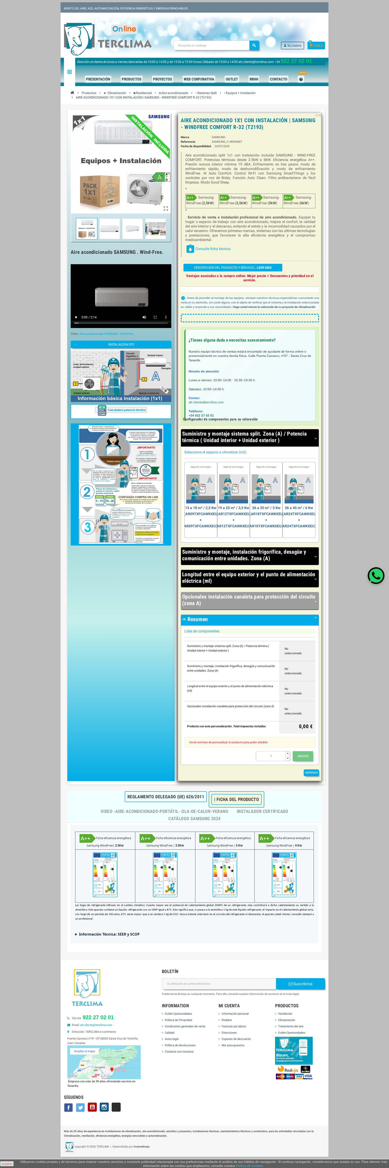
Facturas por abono (234, 1026)
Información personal (235, 1013)
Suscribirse (302, 984)
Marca (185, 137)
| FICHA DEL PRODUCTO (236, 799)
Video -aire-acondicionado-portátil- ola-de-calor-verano (164, 811)
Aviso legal (172, 1039)
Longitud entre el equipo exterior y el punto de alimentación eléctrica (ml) (250, 577)
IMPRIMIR (311, 772)
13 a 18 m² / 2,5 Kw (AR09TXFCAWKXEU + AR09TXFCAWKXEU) (200, 508)
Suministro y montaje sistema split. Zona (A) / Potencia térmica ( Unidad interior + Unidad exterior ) (250, 436)
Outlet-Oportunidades (178, 1013)
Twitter (80, 1108)
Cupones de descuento (236, 1039)
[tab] (250, 438)
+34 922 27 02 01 (201, 415)
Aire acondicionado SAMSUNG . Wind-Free (106, 333)
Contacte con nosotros (179, 1051)
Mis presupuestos (233, 1045)
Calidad (169, 1032)
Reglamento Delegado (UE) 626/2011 (165, 796)
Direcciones (229, 1032)
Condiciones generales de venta (185, 1026)
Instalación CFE (121, 344)
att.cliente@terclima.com (206, 402)
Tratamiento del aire (290, 1026)
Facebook (68, 1108)
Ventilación (285, 1013)
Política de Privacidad (178, 1020)
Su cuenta (292, 45)
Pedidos (227, 1020)
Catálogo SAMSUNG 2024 (194, 818)
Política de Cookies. (250, 1166)
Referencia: (188, 141)
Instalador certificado (262, 811)
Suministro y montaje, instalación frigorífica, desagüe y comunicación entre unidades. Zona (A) (250, 555)
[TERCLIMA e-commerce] (108, 39)
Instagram (104, 1107)
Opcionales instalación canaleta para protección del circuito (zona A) (250, 599)
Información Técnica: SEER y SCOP (109, 934)
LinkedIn (116, 1107)
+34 (293, 62)
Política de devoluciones (180, 1045)
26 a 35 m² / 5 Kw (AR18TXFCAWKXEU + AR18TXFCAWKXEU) (266, 508)
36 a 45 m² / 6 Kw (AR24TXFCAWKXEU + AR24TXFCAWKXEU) (299, 508)
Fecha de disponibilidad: (196, 146)
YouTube (92, 1107)
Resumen (250, 619)
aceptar (7, 1164)
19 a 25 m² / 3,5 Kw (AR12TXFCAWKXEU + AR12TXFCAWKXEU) (233, 508)
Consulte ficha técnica (208, 249)
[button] (121, 484)
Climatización (286, 1020)
